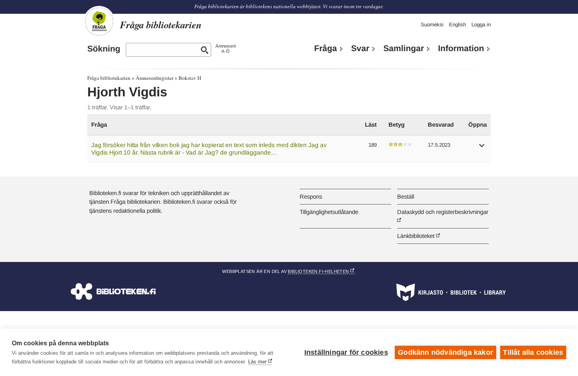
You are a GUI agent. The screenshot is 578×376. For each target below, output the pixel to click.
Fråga (325, 48)
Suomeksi (432, 25)
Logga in (481, 25)
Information (461, 48)
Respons (311, 196)
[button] (482, 148)
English (457, 25)
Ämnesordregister (154, 77)
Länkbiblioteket (415, 235)
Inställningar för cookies (346, 352)
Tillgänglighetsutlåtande (329, 211)
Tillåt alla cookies (533, 352)
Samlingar (403, 48)
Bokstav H (190, 77)
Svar (360, 48)
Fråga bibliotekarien (109, 77)
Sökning (103, 48)
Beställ (405, 196)
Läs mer (257, 362)
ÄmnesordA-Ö (225, 48)
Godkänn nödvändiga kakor (445, 352)
